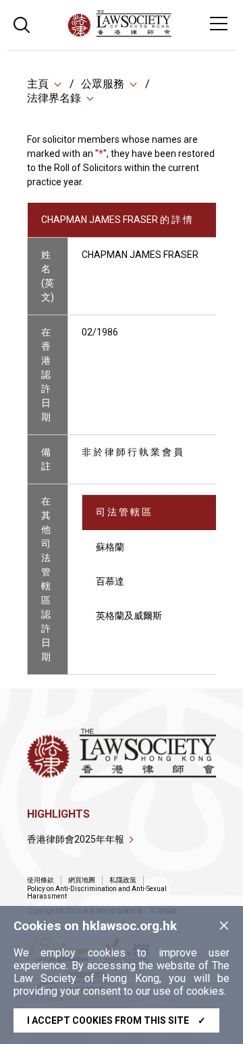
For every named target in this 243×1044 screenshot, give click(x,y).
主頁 (38, 83)
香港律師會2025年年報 (75, 839)
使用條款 (40, 880)
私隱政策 (122, 880)
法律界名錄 (54, 98)
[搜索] (22, 23)
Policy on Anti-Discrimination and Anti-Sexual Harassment (97, 892)
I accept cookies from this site (116, 1020)
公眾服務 (102, 83)
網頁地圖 (81, 880)
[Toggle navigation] (219, 23)
